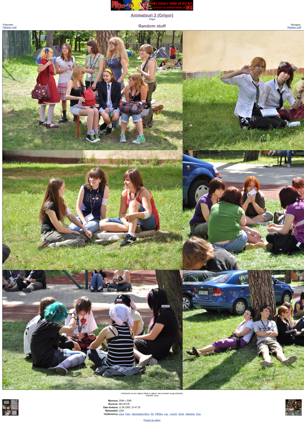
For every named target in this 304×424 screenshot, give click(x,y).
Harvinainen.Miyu (66, 64)
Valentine (165, 306)
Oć (247, 108)
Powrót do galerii (152, 420)
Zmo (288, 94)
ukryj (156, 395)
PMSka (52, 58)
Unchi (119, 300)
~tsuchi (67, 355)
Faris (298, 208)
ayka (121, 414)
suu (143, 101)
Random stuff (10, 27)
